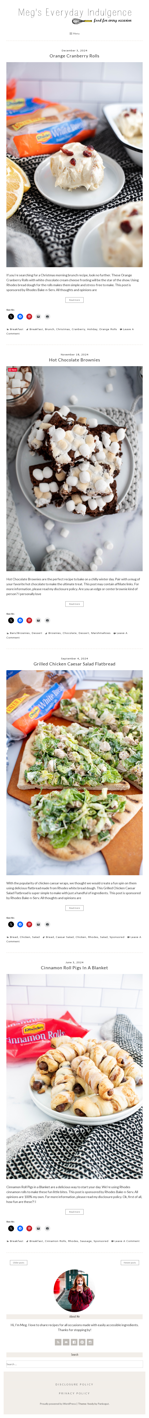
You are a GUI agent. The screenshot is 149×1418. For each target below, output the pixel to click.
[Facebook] (74, 1342)
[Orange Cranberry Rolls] (74, 266)
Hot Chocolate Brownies (74, 359)
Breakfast (16, 329)
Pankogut (103, 1403)
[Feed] (58, 1342)
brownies (54, 633)
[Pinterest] (82, 1342)
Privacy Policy (74, 1393)
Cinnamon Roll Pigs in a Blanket (74, 967)
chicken (81, 937)
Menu (76, 33)
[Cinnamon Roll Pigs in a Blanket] (74, 1178)
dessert (83, 633)
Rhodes (93, 937)
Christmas (63, 329)
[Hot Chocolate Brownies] (74, 570)
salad (104, 937)
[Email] (66, 1342)
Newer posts (130, 1262)
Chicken (25, 937)
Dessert (37, 633)
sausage (86, 1241)
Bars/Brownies (20, 633)
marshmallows (101, 633)
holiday (92, 329)
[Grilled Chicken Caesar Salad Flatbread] (74, 874)
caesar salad (65, 937)
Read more (74, 300)
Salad (36, 937)
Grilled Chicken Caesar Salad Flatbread (75, 663)
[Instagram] (90, 1342)
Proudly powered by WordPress (58, 1403)
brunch (49, 329)
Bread (14, 937)
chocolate (70, 633)
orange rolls (108, 329)
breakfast (36, 329)
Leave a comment (127, 1241)
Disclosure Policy (75, 1384)
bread (50, 937)
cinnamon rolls (55, 1241)
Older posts (18, 1262)
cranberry (78, 329)
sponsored (117, 937)
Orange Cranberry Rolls (74, 55)
